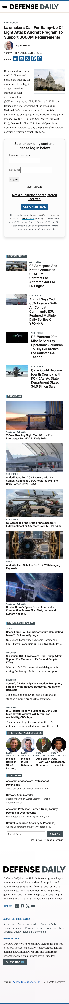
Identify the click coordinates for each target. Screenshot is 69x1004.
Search (55, 834)
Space (9, 562)
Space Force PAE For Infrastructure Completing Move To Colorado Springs (34, 633)
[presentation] (13, 744)
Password (14, 170)
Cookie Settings (12, 928)
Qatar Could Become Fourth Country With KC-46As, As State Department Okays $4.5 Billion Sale (46, 378)
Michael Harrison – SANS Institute (12, 763)
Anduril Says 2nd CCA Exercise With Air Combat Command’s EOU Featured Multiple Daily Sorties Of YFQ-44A (43, 311)
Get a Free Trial (34, 206)
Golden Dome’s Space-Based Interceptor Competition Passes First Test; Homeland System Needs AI (31, 610)
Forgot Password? (34, 186)
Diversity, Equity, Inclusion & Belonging (24, 931)
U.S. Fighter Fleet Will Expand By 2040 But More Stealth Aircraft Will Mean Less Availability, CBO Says (31, 714)
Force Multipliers (13, 754)
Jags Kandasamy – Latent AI (58, 762)
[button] (4, 6)
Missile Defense (16, 432)
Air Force (11, 22)
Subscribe (23, 924)
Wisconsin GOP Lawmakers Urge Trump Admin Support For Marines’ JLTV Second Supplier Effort (34, 659)
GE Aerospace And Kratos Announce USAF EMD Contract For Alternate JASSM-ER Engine (43, 276)
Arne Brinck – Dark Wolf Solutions (43, 762)
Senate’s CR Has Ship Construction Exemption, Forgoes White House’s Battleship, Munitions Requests (34, 686)
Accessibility (54, 928)
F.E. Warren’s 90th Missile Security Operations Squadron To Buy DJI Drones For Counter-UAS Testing (47, 347)
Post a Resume (55, 840)
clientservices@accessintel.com (44, 215)
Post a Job (35, 840)
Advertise (8, 924)
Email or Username (20, 155)
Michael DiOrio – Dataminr (26, 762)
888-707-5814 (28, 218)
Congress (11, 653)
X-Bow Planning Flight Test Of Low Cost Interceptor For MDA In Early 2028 (30, 437)
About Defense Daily (44, 924)
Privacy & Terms (34, 928)
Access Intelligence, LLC (27, 982)
